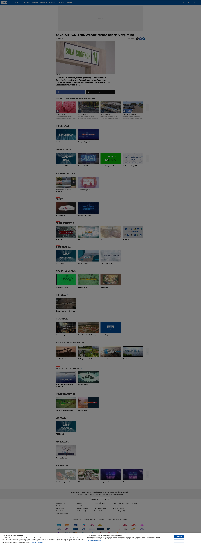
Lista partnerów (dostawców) (94, 540)
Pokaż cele (179, 541)
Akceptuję (179, 536)
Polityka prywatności (37, 542)
